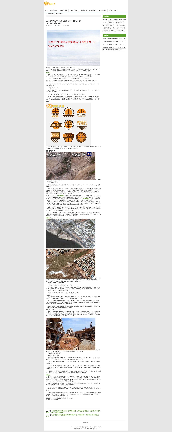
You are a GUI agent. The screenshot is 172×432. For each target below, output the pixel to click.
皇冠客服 (92, 428)
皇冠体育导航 (77, 428)
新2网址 (96, 428)
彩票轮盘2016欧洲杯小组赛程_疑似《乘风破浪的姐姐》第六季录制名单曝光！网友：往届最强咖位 (73, 411)
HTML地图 (98, 427)
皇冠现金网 (87, 428)
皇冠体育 (82, 428)
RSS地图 (93, 427)
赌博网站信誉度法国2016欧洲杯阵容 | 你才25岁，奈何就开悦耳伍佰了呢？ (72, 415)
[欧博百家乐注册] (49, 5)
